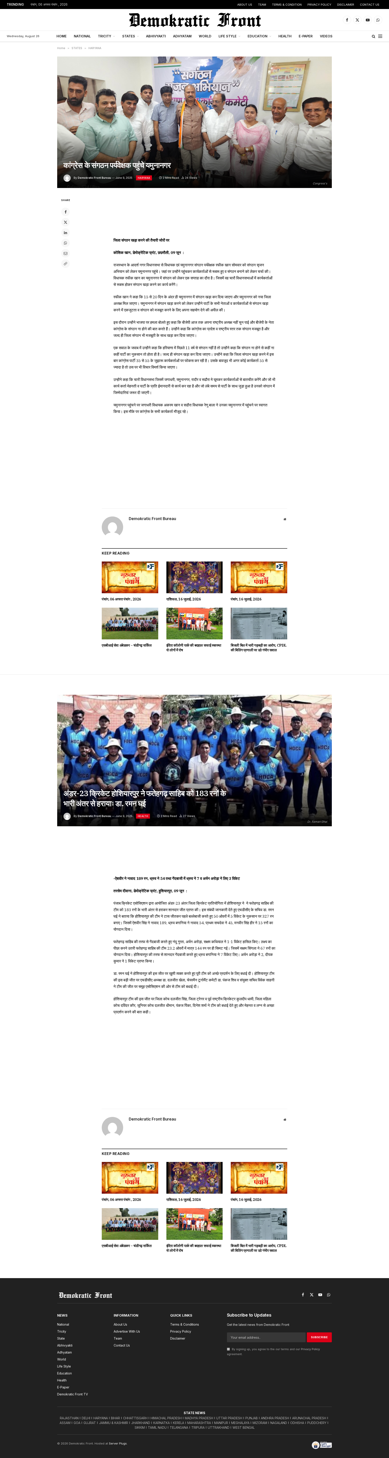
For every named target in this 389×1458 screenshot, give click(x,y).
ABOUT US (244, 4)
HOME (62, 36)
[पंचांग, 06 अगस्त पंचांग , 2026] (130, 577)
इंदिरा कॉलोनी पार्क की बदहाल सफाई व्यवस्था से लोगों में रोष (193, 647)
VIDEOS (326, 36)
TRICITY (104, 36)
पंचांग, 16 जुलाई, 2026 (246, 599)
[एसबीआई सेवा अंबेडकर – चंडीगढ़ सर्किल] (130, 623)
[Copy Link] (65, 263)
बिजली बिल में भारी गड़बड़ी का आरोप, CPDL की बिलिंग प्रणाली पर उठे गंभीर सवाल (259, 647)
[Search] (373, 36)
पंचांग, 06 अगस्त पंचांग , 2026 (49, 4)
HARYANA (144, 177)
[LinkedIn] (65, 232)
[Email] (65, 253)
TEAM (262, 4)
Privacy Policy (310, 1349)
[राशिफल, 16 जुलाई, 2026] (194, 577)
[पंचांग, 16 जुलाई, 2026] (259, 577)
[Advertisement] (194, 214)
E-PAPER (306, 36)
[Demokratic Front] (194, 20)
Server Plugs (118, 1443)
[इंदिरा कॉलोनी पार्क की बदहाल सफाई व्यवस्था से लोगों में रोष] (194, 623)
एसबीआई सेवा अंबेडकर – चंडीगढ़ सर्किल (127, 645)
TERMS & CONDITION (287, 4)
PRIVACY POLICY (319, 4)
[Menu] (380, 36)
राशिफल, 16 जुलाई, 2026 (183, 599)
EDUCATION (257, 36)
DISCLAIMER (345, 4)
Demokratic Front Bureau (94, 177)
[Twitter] (65, 222)
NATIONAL (82, 36)
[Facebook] (65, 212)
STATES (128, 36)
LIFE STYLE (228, 36)
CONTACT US (369, 4)
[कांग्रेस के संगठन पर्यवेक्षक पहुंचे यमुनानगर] (194, 122)
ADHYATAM (182, 36)
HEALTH (285, 36)
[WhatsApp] (65, 243)
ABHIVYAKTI (156, 36)
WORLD (205, 36)
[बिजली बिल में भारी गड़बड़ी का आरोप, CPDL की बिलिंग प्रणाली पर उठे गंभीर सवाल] (259, 623)
